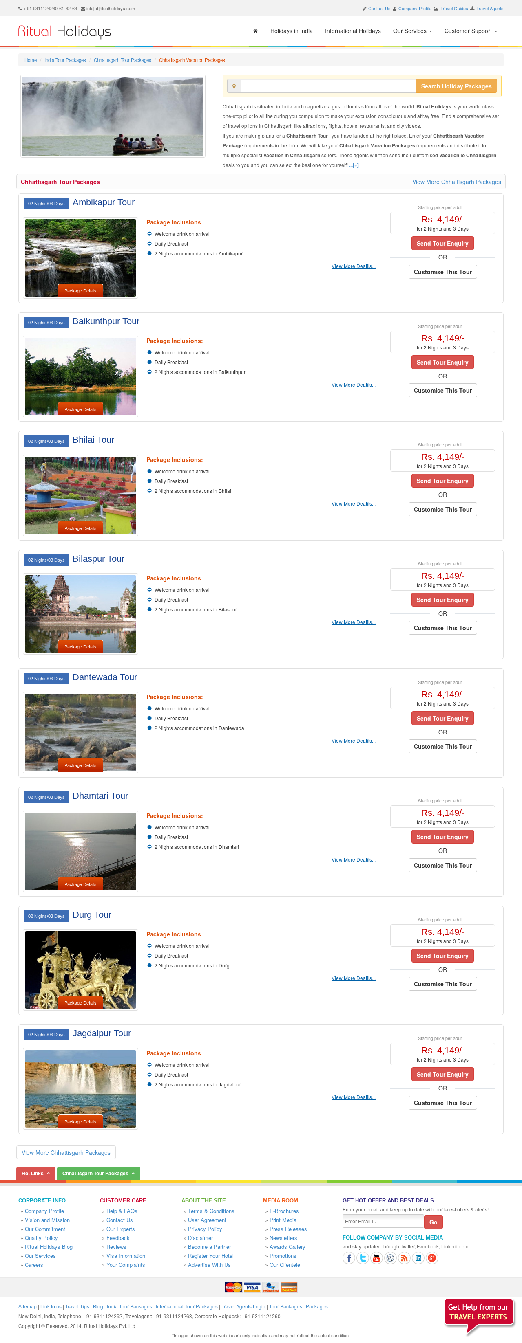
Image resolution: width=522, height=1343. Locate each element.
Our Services (410, 30)
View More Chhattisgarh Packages (456, 182)
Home (30, 60)
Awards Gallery (287, 1247)
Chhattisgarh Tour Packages (122, 60)
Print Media (283, 1220)
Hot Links (33, 1173)
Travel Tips (77, 1306)
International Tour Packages (187, 1306)
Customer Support (469, 30)
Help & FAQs (121, 1211)
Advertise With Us (209, 1264)
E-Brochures (284, 1211)
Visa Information (125, 1255)
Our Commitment (45, 1229)
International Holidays (353, 30)
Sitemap (27, 1306)
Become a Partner (209, 1247)
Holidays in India (291, 30)
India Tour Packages (65, 60)
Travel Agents (490, 8)
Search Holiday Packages (456, 86)
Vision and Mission (47, 1220)
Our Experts (120, 1229)
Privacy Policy (205, 1229)
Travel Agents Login (243, 1306)
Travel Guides (454, 8)
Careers (34, 1264)
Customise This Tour (443, 272)
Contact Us (379, 8)
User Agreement (207, 1220)
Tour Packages (285, 1306)
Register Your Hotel (211, 1255)
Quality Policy (41, 1238)
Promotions (283, 1255)
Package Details (80, 290)
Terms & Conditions (211, 1211)
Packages (317, 1306)
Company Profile (414, 8)
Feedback (118, 1238)
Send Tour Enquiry (443, 243)
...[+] (354, 165)
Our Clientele (285, 1264)
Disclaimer (200, 1238)
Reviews (116, 1247)
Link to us (51, 1306)
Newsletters (283, 1238)
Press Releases (288, 1229)
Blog (98, 1306)
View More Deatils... (354, 265)
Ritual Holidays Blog (49, 1247)
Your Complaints (125, 1264)
